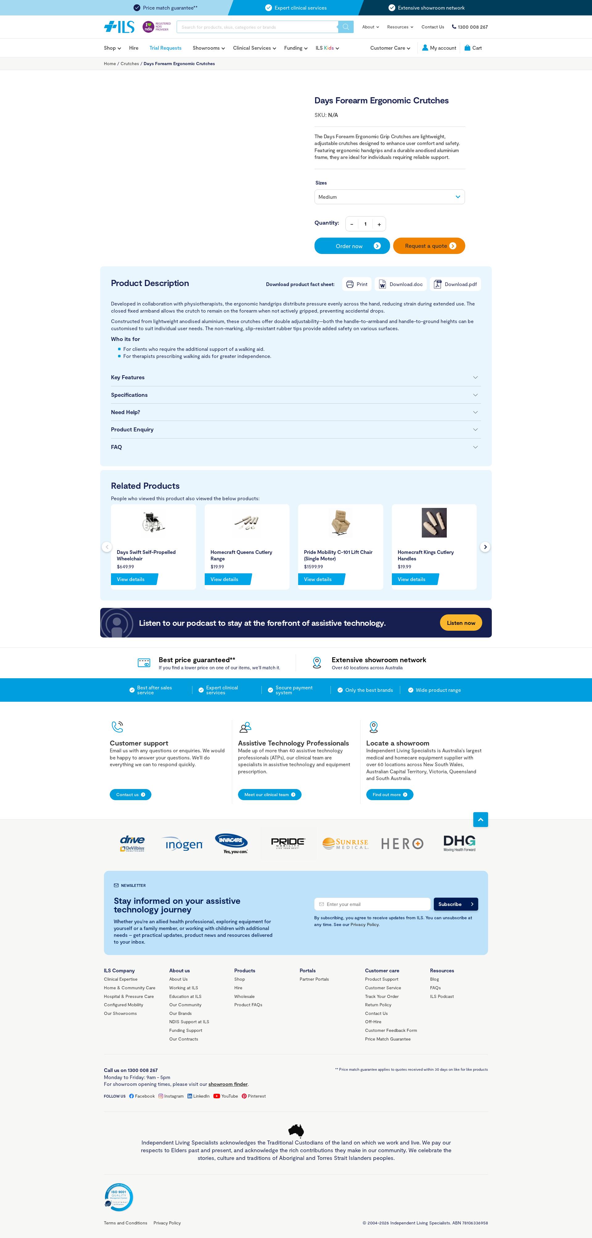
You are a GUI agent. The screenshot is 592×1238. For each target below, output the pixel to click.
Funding (293, 47)
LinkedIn (201, 1096)
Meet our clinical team (267, 794)
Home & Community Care (129, 987)
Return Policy (378, 1004)
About (369, 26)
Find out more (387, 794)
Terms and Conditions (125, 1222)
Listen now (461, 622)
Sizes (321, 182)
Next (485, 547)
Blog (434, 979)
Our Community (185, 1004)
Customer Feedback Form (391, 1030)
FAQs (435, 987)
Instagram (174, 1096)
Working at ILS (183, 987)
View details (131, 579)
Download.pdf (461, 284)
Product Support (381, 979)
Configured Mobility (123, 1004)
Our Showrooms (120, 1013)
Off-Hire (373, 1021)
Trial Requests (166, 48)
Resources (398, 26)
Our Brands (180, 1013)
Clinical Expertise (121, 979)
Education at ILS (185, 996)
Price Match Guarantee (388, 1038)
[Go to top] (480, 819)
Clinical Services (252, 47)
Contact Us (432, 26)
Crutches (130, 63)
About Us (178, 979)
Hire (133, 48)
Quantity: (326, 222)
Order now (349, 246)
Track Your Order (382, 996)
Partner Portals (314, 979)
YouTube (229, 1096)
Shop (110, 47)
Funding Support (185, 1030)
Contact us (127, 794)
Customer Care (387, 47)
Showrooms (206, 47)
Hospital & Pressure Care (129, 996)
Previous (107, 547)
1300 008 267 (473, 27)
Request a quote (426, 245)
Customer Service (383, 987)
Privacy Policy (365, 924)
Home (110, 63)
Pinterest (257, 1096)
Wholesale (244, 996)
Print (362, 284)
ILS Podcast (442, 996)
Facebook (145, 1096)
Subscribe (450, 904)
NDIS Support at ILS (189, 1021)
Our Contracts (183, 1038)
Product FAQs (248, 1004)
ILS (325, 47)
